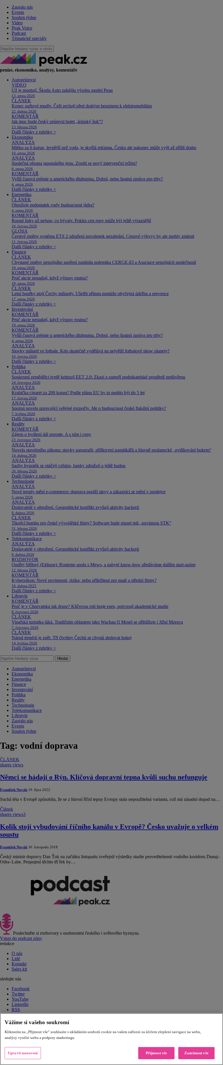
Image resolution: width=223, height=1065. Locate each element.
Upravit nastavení (23, 1053)
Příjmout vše (156, 1053)
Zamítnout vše (196, 1053)
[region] (111, 1039)
